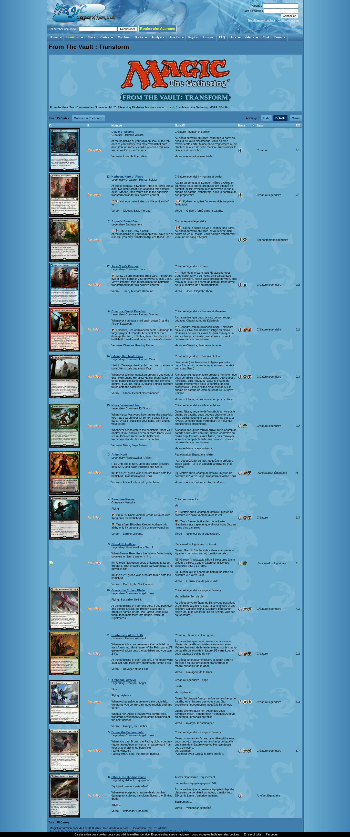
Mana (241, 125)
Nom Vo (116, 125)
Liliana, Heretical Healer (127, 356)
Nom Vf (180, 125)
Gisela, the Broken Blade (128, 590)
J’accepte (271, 834)
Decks (139, 37)
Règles (193, 37)
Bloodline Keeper (123, 499)
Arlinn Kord (119, 454)
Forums (279, 37)
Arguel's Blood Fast (124, 221)
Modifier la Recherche (88, 118)
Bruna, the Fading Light (127, 732)
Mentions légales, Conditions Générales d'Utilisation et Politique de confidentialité (110, 831)
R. (88, 125)
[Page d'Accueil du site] (84, 32)
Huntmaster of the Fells (127, 635)
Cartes (104, 37)
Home (54, 37)
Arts (233, 37)
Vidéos (249, 37)
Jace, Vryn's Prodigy (125, 266)
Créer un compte (288, 20)
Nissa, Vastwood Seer (125, 405)
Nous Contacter (172, 831)
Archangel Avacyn (123, 679)
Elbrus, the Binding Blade (128, 777)
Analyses (158, 37)
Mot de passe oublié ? (261, 20)
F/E (298, 125)
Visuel (296, 118)
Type (260, 125)
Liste (266, 118)
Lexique (208, 37)
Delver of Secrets (122, 131)
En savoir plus (253, 834)
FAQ (222, 37)
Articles (174, 37)
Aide (187, 831)
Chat (266, 37)
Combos (123, 37)
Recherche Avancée (157, 28)
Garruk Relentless (123, 544)
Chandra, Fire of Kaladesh (129, 311)
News (91, 37)
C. (50, 125)
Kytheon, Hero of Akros (127, 176)
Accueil (54, 831)
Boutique (72, 37)
